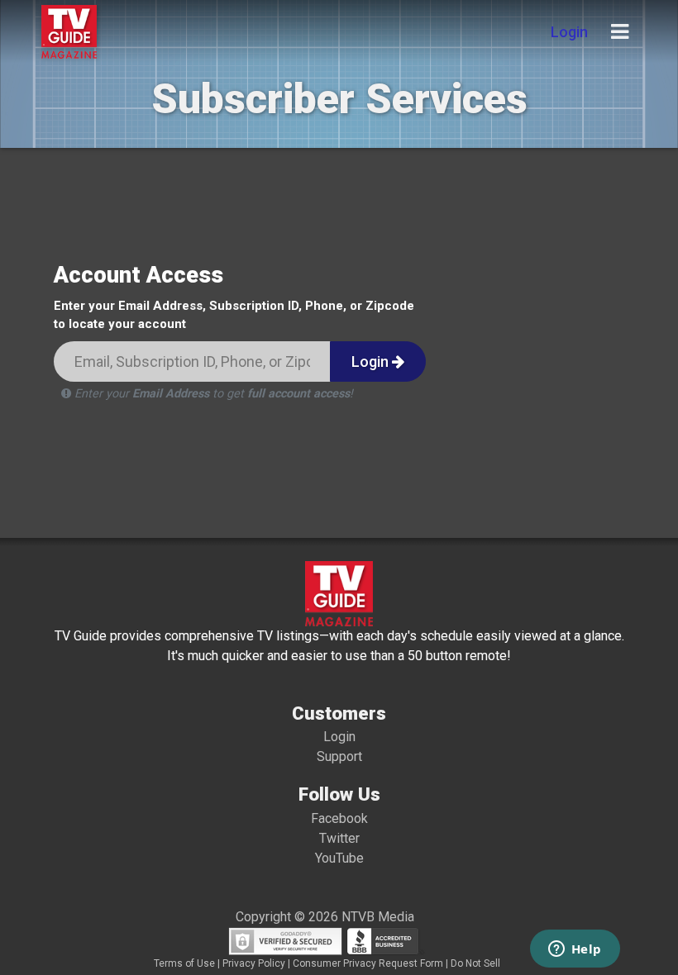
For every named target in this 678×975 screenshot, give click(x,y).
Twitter (339, 838)
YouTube (339, 858)
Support (339, 756)
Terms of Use (184, 963)
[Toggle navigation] (620, 32)
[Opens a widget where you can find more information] (574, 950)
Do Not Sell (475, 963)
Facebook (339, 818)
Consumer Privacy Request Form (368, 963)
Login (569, 31)
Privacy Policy (253, 963)
